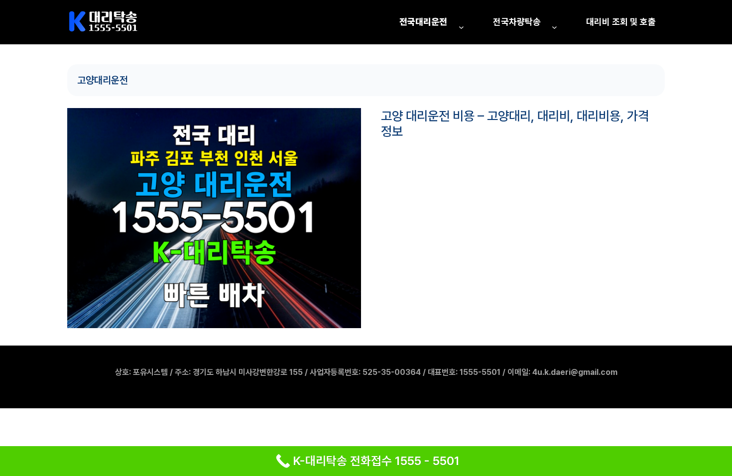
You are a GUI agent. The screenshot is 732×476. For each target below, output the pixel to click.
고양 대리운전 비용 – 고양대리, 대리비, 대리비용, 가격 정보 (515, 123)
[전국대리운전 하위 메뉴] (461, 27)
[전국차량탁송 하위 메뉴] (554, 27)
